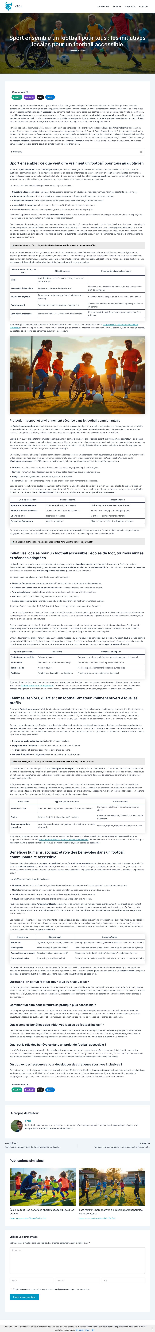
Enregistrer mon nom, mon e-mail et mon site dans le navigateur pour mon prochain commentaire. (51, 1289)
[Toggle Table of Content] (140, 152)
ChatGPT (17, 97)
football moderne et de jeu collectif (37, 685)
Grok (40, 97)
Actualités (34, 1218)
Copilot (50, 97)
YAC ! (18, 6)
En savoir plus (82, 1330)
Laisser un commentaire (19, 1218)
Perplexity (29, 97)
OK (93, 1330)
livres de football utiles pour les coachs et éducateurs (63, 839)
